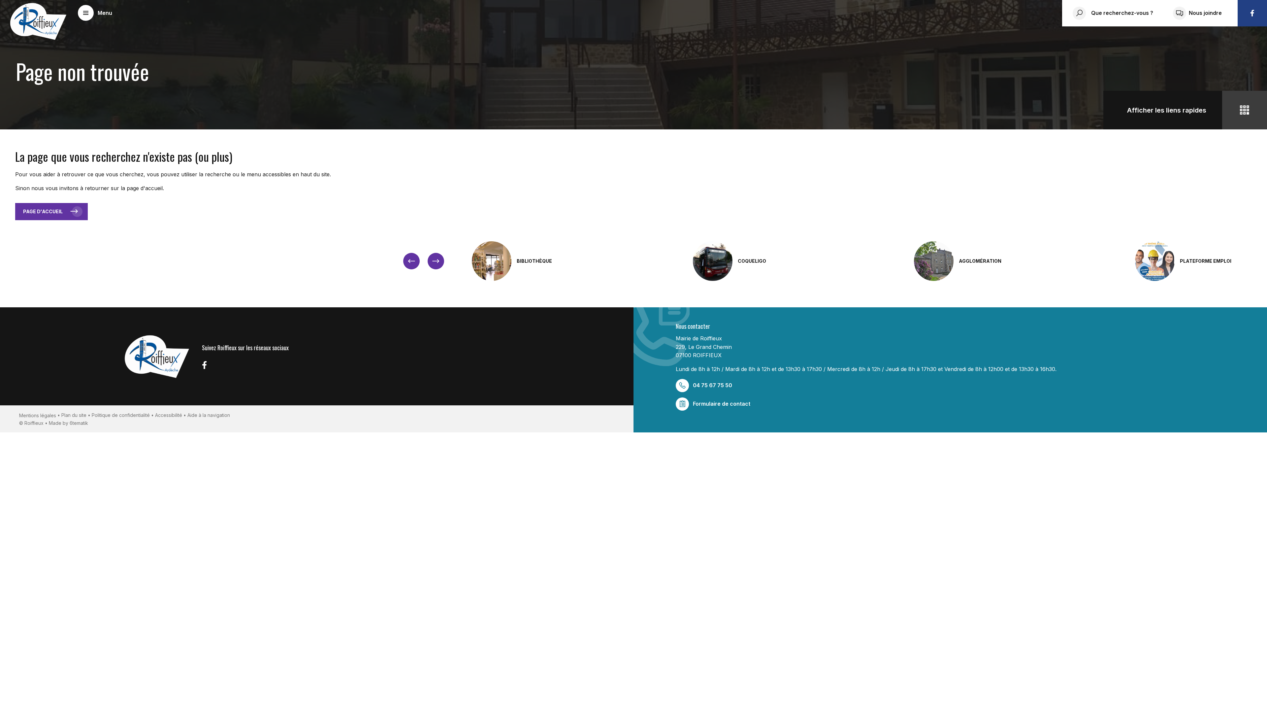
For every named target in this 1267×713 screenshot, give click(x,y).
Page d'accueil (43, 211)
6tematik (79, 423)
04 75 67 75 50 (712, 385)
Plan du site (73, 415)
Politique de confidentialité (121, 415)
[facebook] (1252, 13)
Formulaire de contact (721, 403)
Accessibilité (168, 415)
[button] (95, 13)
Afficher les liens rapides (1166, 110)
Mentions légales (37, 415)
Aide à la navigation (208, 415)
